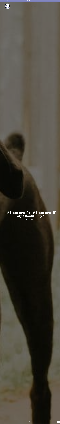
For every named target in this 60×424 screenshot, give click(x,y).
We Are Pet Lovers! (30, 0)
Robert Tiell (31, 219)
